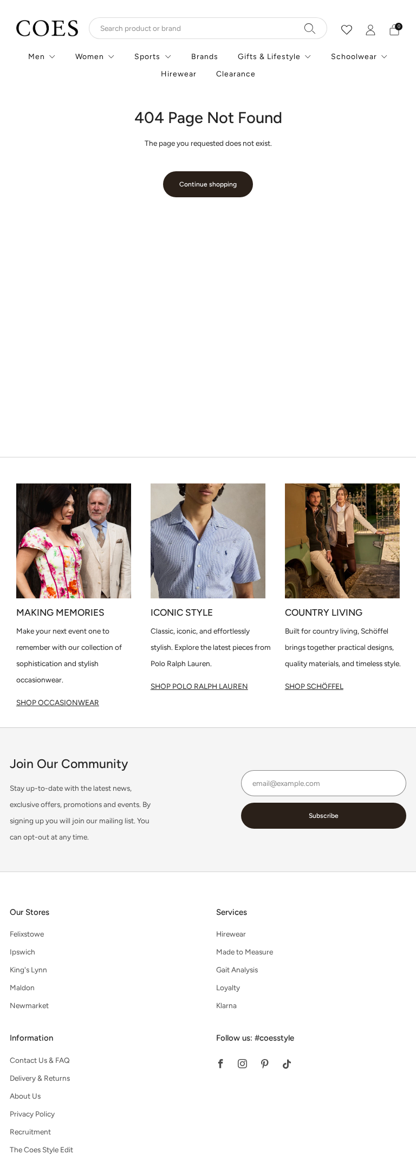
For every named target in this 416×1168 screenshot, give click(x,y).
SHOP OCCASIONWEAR (57, 702)
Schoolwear (354, 56)
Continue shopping (208, 184)
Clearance (236, 74)
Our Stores (29, 912)
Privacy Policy (32, 1113)
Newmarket (29, 1005)
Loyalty (228, 987)
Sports (147, 56)
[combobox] (208, 28)
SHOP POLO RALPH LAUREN (199, 686)
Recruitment (30, 1131)
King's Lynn (28, 969)
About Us (25, 1096)
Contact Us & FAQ (40, 1060)
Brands (204, 56)
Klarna (226, 1005)
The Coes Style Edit (41, 1149)
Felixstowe (27, 934)
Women (89, 56)
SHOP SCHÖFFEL (314, 686)
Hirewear (179, 74)
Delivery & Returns (40, 1078)
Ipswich (22, 951)
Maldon (22, 987)
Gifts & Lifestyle (269, 56)
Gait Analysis (237, 969)
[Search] (310, 28)
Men (36, 56)
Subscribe (324, 815)
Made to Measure (244, 951)
